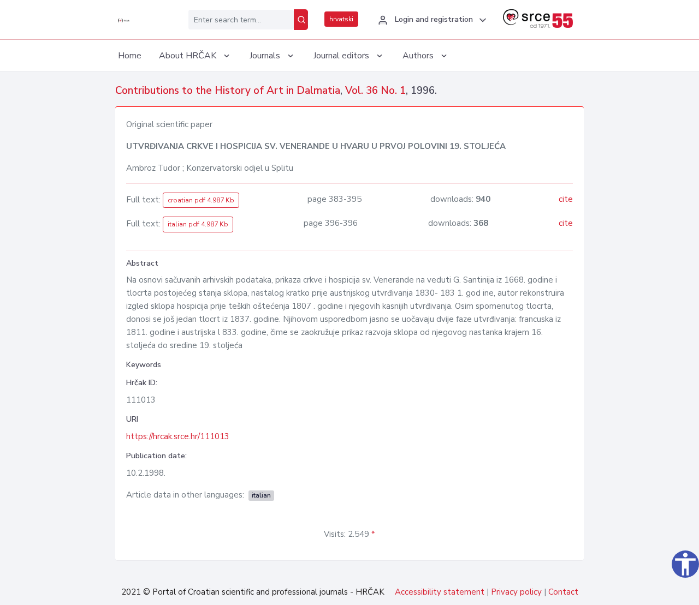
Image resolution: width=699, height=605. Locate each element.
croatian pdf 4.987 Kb (201, 200)
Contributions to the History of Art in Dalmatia (227, 90)
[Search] (301, 19)
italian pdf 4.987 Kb (198, 224)
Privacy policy (516, 591)
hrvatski (341, 19)
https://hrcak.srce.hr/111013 (177, 436)
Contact (563, 591)
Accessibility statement (439, 591)
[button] (430, 20)
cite (566, 199)
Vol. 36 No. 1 (375, 90)
